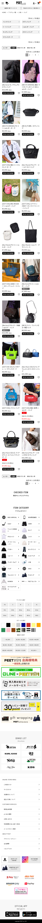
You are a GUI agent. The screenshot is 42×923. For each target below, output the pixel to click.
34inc (4, 615)
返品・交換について (9, 799)
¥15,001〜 (34, 650)
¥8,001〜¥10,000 (7, 650)
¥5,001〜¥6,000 (20, 645)
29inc (20, 610)
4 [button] (35, 55)
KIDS (36, 615)
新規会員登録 (8, 809)
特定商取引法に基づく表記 (12, 824)
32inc (36, 610)
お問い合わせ (8, 819)
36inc (12, 615)
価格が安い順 (21, 48)
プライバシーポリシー (10, 839)
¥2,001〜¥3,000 (20, 639)
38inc (20, 615)
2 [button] (29, 55)
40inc (28, 615)
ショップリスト (8, 849)
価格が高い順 (31, 48)
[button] (38, 55)
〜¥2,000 (7, 639)
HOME (4, 12)
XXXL (12, 610)
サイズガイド (7, 789)
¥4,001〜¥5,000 (7, 645)
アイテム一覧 (12, 12)
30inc (28, 610)
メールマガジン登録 (10, 829)
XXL (5, 610)
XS (4, 604)
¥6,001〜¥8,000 (34, 645)
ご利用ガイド (8, 784)
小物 (19, 12)
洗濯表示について (9, 794)
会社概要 (6, 844)
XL (36, 604)
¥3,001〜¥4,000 (34, 639)
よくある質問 (7, 814)
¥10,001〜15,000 (21, 650)
